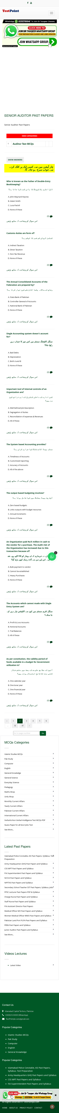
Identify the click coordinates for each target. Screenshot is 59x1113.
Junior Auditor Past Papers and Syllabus (21, 930)
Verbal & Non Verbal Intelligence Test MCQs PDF (24, 820)
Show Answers (15, 160)
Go (43, 733)
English (7, 768)
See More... (9, 829)
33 (22, 726)
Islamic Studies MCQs (13, 754)
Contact (38, 1108)
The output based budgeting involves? (25, 493)
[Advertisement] (29, 78)
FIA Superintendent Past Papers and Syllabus (23, 873)
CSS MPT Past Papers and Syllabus (19, 868)
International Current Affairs (16, 815)
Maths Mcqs (9, 792)
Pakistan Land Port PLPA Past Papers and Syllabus (25, 920)
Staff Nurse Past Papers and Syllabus (20, 901)
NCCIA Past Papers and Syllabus (18, 878)
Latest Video (15, 965)
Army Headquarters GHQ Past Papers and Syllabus (26, 863)
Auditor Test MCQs (23, 143)
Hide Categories (29, 136)
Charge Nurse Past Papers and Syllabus (21, 897)
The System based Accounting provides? (26, 444)
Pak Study (8, 759)
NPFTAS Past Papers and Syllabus (18, 882)
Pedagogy (8, 787)
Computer (8, 763)
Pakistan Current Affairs (14, 810)
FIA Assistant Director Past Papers (18, 906)
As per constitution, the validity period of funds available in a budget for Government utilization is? (28, 661)
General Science (11, 777)
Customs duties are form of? (20, 233)
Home (4, 1108)
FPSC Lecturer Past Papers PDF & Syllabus (22, 892)
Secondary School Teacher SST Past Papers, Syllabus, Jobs (28, 887)
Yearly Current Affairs (13, 806)
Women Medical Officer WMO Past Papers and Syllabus (27, 915)
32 (15, 726)
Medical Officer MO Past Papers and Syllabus (23, 911)
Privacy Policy (26, 1108)
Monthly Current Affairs (14, 801)
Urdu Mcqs (9, 796)
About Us (13, 1108)
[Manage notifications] (52, 1106)
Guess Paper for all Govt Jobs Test (18, 825)
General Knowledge (12, 773)
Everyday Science (11, 782)
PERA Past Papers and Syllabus (17, 925)
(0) (48, 216)
